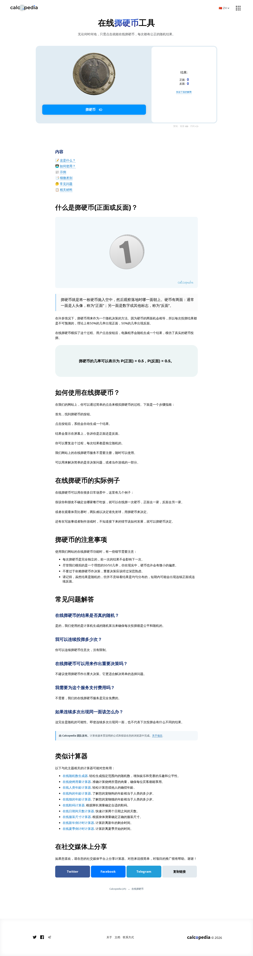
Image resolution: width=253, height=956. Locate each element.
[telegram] (49, 937)
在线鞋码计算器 (74, 805)
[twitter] (34, 937)
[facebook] (42, 937)
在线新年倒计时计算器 (78, 823)
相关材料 (66, 190)
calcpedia (199, 937)
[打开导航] (238, 8)
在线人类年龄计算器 (77, 787)
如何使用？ (68, 166)
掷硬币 (94, 109)
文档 (117, 937)
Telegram (144, 871)
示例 (63, 172)
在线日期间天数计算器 (78, 811)
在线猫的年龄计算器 (77, 799)
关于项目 (157, 735)
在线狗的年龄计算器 (77, 793)
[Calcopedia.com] (28, 8)
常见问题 (66, 184)
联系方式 (128, 937)
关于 (109, 937)
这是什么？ (68, 160)
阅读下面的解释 (184, 91)
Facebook (108, 871)
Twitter (72, 871)
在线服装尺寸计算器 (77, 817)
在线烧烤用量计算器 (77, 782)
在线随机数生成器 (75, 776)
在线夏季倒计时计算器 (78, 829)
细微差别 (66, 178)
